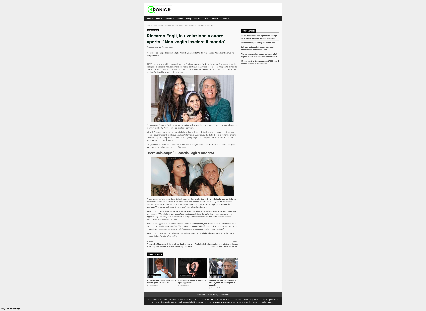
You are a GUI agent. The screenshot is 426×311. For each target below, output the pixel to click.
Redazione (200, 294)
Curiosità (224, 19)
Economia (169, 19)
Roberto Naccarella (154, 47)
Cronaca (159, 19)
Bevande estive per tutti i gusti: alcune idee (258, 43)
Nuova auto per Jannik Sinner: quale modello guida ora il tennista (161, 268)
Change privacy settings (10, 309)
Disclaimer (224, 294)
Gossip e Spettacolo (193, 19)
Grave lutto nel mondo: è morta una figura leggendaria (192, 268)
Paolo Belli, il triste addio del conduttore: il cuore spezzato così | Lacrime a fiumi (216, 244)
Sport (206, 19)
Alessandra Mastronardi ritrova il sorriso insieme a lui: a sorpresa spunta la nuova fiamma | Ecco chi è (169, 244)
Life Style (214, 19)
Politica (180, 19)
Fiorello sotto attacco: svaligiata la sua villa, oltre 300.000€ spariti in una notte (223, 268)
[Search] (276, 19)
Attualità (150, 19)
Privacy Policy (212, 294)
